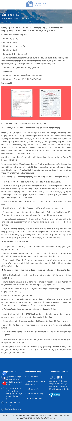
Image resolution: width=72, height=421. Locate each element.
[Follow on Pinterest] (58, 377)
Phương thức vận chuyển (34, 398)
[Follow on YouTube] (61, 377)
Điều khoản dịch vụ (32, 377)
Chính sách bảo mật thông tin (36, 394)
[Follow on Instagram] (54, 377)
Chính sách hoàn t (32, 389)
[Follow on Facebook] (51, 377)
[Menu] (3, 4)
